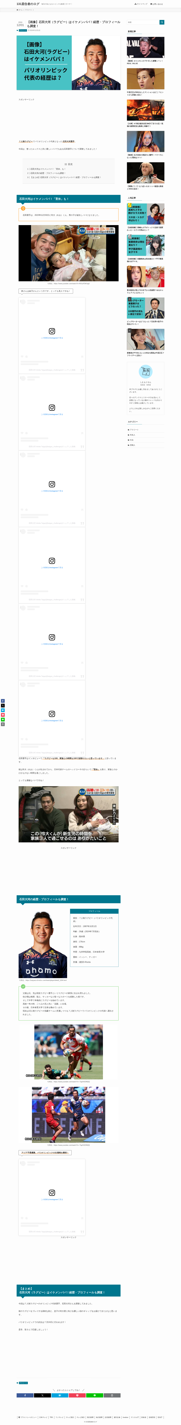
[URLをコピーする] (112, 1395)
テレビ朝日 (70, 1417)
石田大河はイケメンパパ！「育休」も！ (48, 169)
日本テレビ (43, 1417)
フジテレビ (60, 1417)
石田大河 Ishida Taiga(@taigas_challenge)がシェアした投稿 (52, 370)
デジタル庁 (135, 1417)
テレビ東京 (81, 1417)
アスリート (22, 30)
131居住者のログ (28, 3)
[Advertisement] (69, 118)
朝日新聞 (90, 1417)
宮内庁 (160, 1417)
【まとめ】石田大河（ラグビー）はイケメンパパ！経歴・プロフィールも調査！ (65, 177)
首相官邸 (152, 1417)
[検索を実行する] (161, 22)
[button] (25, 1395)
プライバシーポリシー (28, 1417)
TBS (51, 1417)
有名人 (132, 435)
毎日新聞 (99, 1417)
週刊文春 (117, 1417)
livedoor (125, 1417)
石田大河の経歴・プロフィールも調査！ (48, 173)
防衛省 (143, 1417)
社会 (131, 440)
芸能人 (132, 445)
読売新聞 (108, 1417)
